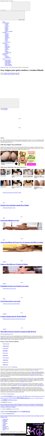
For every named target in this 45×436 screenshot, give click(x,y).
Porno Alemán (7, 61)
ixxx (24, 405)
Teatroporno (8, 406)
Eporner (17, 405)
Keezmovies (33, 405)
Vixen (6, 40)
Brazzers (6, 34)
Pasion (35, 398)
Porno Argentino (8, 64)
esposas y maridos (31, 396)
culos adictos (25, 396)
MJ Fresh (5, 108)
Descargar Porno (40, 396)
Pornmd (13, 405)
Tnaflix (36, 404)
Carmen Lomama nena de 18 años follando (13, 316)
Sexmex (8, 74)
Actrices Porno (5, 53)
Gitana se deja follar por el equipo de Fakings (14, 264)
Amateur (6, 23)
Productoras (5, 32)
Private (6, 39)
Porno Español (8, 59)
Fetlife (38, 398)
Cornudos (10, 398)
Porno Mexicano (8, 62)
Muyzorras (20, 398)
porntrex (17, 396)
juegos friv (31, 379)
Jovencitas (7, 25)
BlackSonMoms (12, 415)
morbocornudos (5, 398)
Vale (15, 434)
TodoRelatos (10, 400)
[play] (9, 103)
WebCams (5, 54)
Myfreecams (19, 411)
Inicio (4, 21)
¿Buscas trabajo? (6, 428)
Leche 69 (42, 415)
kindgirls (15, 400)
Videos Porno (14, 366)
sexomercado (32, 398)
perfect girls (17, 73)
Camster (24, 404)
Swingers (15, 398)
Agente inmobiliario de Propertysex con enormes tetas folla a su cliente (21, 242)
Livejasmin (5, 74)
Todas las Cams (8, 57)
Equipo (4, 425)
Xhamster (7, 49)
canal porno (40, 384)
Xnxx (6, 50)
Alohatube (32, 404)
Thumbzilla (19, 404)
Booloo (2, 404)
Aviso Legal (5, 423)
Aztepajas (6, 73)
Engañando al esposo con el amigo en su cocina (14, 286)
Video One (17, 74)
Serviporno (3, 406)
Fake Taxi (7, 33)
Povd (6, 417)
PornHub (7, 44)
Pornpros (2, 417)
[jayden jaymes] (6, 343)
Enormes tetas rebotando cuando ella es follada (14, 205)
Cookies (4, 424)
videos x (22, 381)
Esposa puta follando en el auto (9, 220)
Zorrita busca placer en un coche (10, 301)
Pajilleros (13, 406)
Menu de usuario (21, 19)
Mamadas (4, 313)
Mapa (4, 429)
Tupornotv (2, 405)
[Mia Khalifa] (5, 348)
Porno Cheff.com (11, 393)
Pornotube (5, 42)
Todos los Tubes (8, 52)
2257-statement (5, 426)
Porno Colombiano (8, 65)
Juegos (6, 27)
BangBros (7, 35)
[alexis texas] (5, 353)
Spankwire (13, 74)
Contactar (4, 427)
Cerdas (4, 400)
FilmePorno (7, 46)
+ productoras (7, 41)
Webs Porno (5, 421)
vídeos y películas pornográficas (38, 372)
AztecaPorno (11, 404)
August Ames (5, 360)
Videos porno (2, 67)
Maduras (6, 28)
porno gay (33, 375)
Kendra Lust (5, 364)
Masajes (6, 29)
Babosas (20, 405)
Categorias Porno (6, 22)
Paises (4, 58)
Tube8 (15, 404)
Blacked (6, 36)
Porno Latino (7, 63)
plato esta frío (23, 380)
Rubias (6, 30)
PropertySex (7, 37)
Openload (5, 396)
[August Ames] (6, 357)
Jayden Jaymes (6, 346)
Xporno (28, 404)
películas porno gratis (15, 387)
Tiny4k (6, 38)
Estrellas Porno (6, 334)
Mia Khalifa (5, 350)
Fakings (37, 415)
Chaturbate (7, 56)
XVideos (6, 51)
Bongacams (13, 411)
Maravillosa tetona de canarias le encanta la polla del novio (18, 331)
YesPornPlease (40, 405)
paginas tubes (25, 384)
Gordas (6, 24)
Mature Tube (7, 47)
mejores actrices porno (4, 338)
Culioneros (23, 415)
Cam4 (6, 55)
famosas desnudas (11, 73)
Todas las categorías (9, 31)
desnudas (36, 396)
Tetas (7, 67)
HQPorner (41, 404)
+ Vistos (4, 422)
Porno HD (1, 396)
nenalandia (14, 396)
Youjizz (6, 48)
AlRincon (20, 396)
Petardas (6, 404)
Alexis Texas (5, 355)
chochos (10, 396)
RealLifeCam (26, 411)
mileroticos (27, 398)
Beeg (6, 45)
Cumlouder (28, 415)
